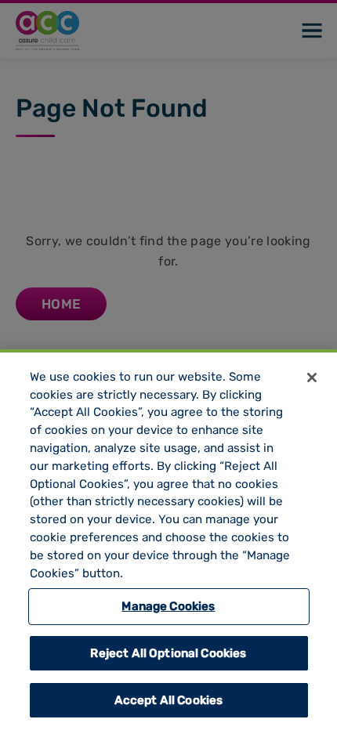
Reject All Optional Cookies (168, 653)
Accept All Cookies (168, 700)
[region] (168, 539)
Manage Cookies (168, 606)
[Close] (312, 377)
